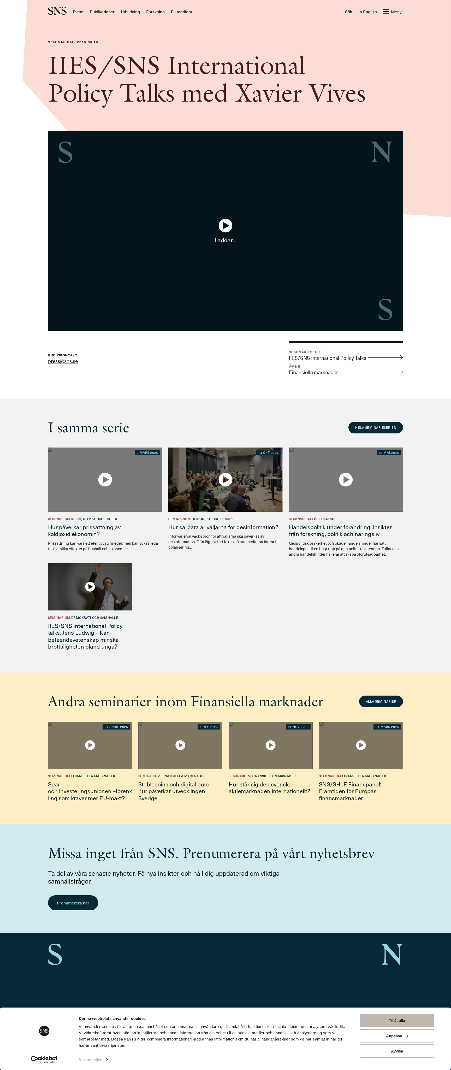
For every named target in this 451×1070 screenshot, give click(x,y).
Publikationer (102, 11)
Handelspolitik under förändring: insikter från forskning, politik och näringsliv (340, 530)
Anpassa (394, 1035)
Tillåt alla (397, 1020)
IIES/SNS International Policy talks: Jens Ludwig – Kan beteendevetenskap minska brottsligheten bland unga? (85, 635)
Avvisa (397, 1051)
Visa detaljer (90, 1059)
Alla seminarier (381, 701)
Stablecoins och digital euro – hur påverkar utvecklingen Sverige (175, 791)
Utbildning (130, 11)
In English (367, 11)
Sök (348, 11)
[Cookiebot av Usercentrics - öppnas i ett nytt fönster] (44, 1060)
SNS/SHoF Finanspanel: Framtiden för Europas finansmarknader (350, 791)
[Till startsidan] (57, 11)
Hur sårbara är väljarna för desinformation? (223, 526)
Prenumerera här (73, 902)
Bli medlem (181, 11)
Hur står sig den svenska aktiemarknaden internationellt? (269, 787)
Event (78, 11)
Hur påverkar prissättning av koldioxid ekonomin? (84, 530)
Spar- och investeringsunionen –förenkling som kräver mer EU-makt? (90, 791)
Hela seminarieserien (375, 427)
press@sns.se (63, 360)
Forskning (155, 11)
